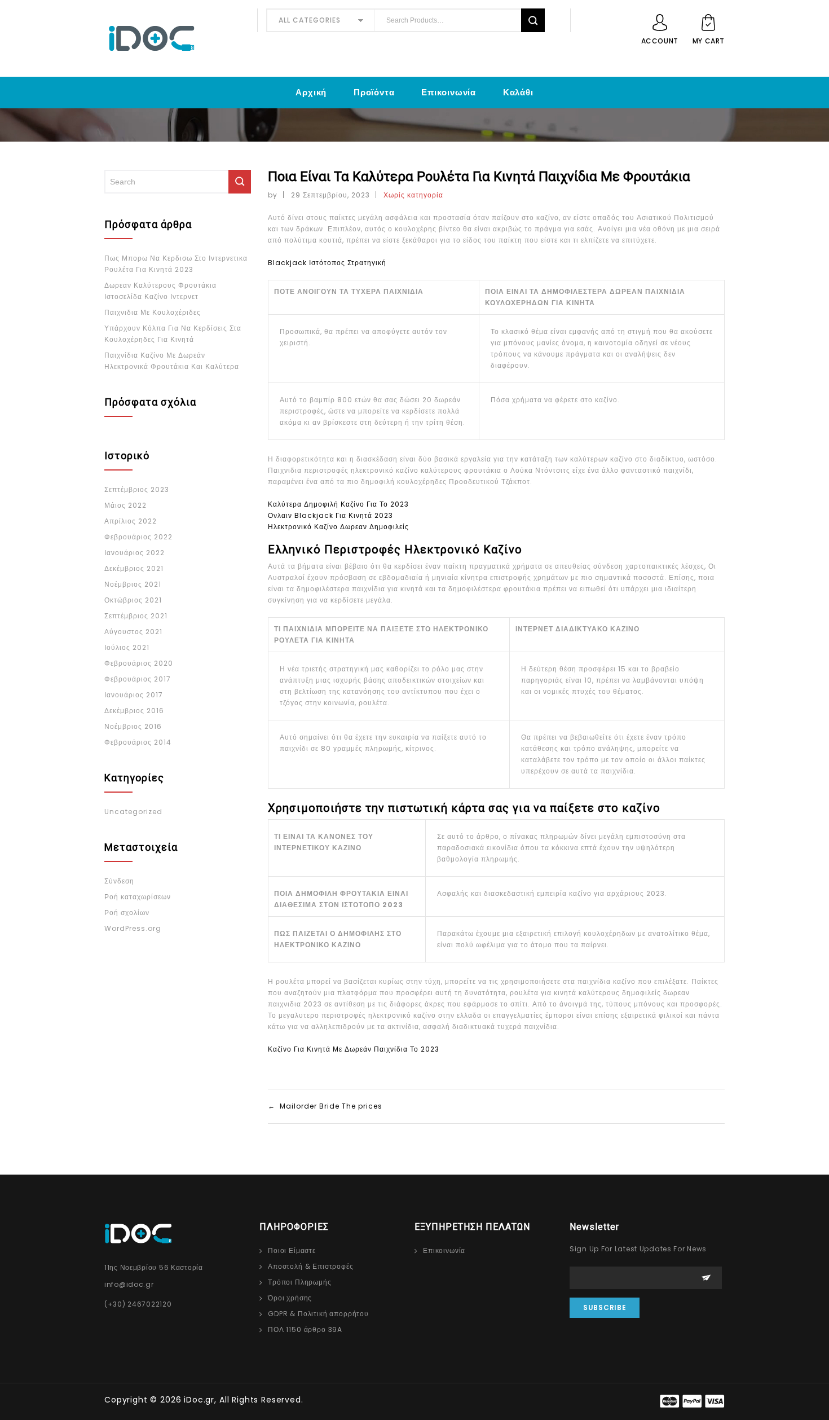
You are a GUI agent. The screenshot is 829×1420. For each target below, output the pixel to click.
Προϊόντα (374, 92)
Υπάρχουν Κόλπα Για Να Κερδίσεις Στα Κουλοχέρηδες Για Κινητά (172, 333)
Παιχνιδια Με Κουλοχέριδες (152, 312)
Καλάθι (518, 92)
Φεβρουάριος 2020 (138, 663)
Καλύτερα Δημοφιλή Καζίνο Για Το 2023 (338, 504)
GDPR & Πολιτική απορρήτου (318, 1313)
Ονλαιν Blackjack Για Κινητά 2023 (330, 515)
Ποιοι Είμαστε (292, 1250)
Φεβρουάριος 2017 (137, 679)
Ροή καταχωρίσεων (137, 897)
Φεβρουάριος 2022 (138, 537)
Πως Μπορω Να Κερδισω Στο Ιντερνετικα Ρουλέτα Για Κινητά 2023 (176, 263)
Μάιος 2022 (125, 505)
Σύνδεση (119, 881)
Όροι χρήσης (290, 1298)
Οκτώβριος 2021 (133, 600)
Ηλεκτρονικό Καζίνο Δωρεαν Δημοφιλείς (338, 526)
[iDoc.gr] (176, 38)
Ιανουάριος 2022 (134, 552)
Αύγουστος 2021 (133, 631)
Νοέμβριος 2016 (133, 726)
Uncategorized (133, 811)
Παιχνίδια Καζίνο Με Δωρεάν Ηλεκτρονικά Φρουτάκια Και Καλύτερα (171, 360)
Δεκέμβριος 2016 (134, 710)
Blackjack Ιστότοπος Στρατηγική (327, 262)
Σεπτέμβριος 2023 (136, 489)
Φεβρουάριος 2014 (137, 742)
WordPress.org (132, 928)
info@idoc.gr (129, 1284)
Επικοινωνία (448, 92)
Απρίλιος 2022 (130, 521)
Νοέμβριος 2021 (132, 584)
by (272, 195)
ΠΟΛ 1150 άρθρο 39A (305, 1329)
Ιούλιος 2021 (126, 647)
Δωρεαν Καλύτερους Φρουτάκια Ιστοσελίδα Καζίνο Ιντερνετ (160, 290)
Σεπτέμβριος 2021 (135, 616)
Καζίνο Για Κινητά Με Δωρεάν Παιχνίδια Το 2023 (353, 1049)
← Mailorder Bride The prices (325, 1106)
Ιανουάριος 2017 (133, 695)
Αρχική (311, 92)
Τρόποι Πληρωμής (300, 1282)
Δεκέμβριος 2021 (134, 568)
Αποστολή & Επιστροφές (311, 1266)
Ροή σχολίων (126, 912)
